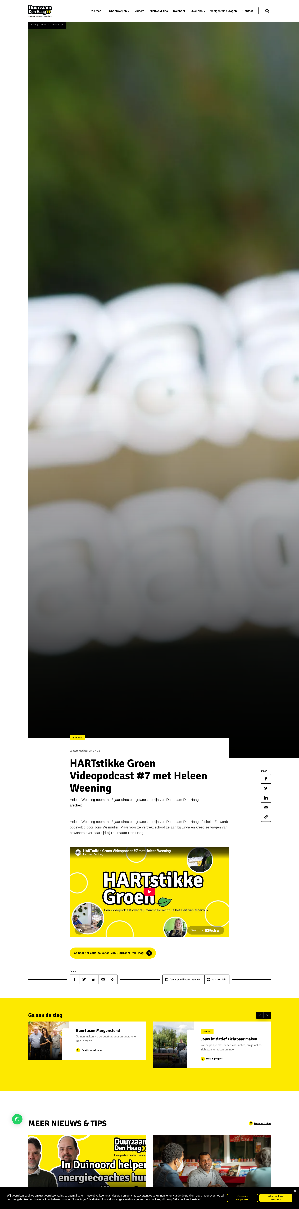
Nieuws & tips (57, 25)
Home (44, 25)
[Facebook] (266, 779)
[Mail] (266, 807)
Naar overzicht (218, 979)
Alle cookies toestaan (275, 1198)
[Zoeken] (267, 10)
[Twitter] (266, 788)
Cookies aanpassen (242, 1198)
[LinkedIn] (266, 798)
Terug (35, 25)
